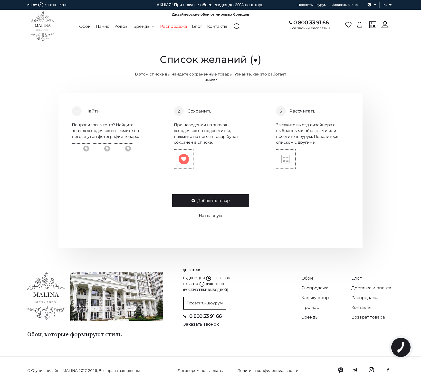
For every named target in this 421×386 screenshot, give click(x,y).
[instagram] (371, 370)
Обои (85, 26)
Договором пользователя (202, 370)
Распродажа (173, 26)
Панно (103, 26)
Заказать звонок (346, 5)
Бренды (309, 317)
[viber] (340, 370)
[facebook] (388, 370)
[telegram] (355, 370)
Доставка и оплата (371, 287)
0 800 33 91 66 (311, 23)
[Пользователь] (385, 24)
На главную (210, 215)
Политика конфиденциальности (267, 370)
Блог (197, 26)
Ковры (121, 26)
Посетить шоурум (311, 5)
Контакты (217, 26)
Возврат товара (368, 317)
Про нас (310, 307)
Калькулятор (315, 297)
